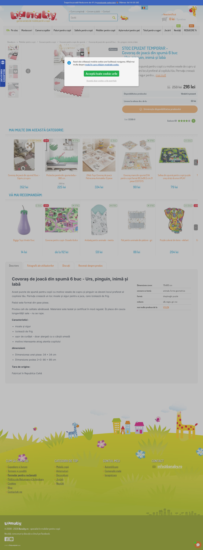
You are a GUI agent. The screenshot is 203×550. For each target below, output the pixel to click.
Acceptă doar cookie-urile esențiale (101, 80)
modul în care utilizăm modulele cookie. (102, 64)
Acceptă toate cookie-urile (101, 73)
